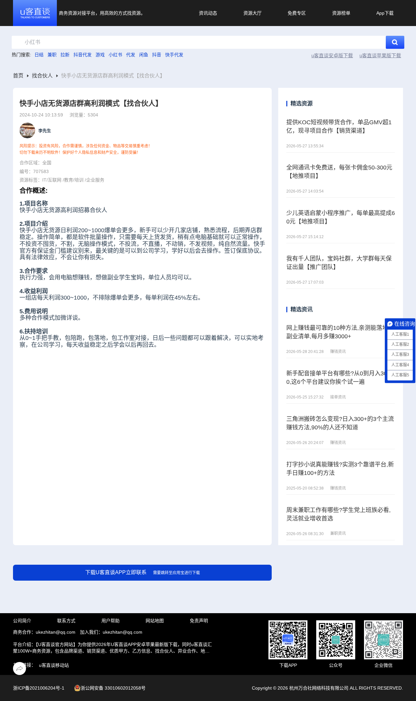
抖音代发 (82, 54)
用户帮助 (110, 620)
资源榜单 (341, 13)
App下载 (385, 13)
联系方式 (66, 620)
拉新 (65, 54)
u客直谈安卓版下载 (332, 55)
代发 (130, 54)
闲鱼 (143, 54)
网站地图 (155, 620)
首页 (18, 75)
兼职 (52, 54)
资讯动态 (208, 13)
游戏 (100, 54)
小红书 (115, 54)
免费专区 (297, 13)
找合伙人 (42, 75)
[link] (18, 76)
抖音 (156, 54)
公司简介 (22, 620)
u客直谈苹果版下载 (380, 55)
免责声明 (199, 620)
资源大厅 (252, 13)
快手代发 (174, 54)
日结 (39, 54)
